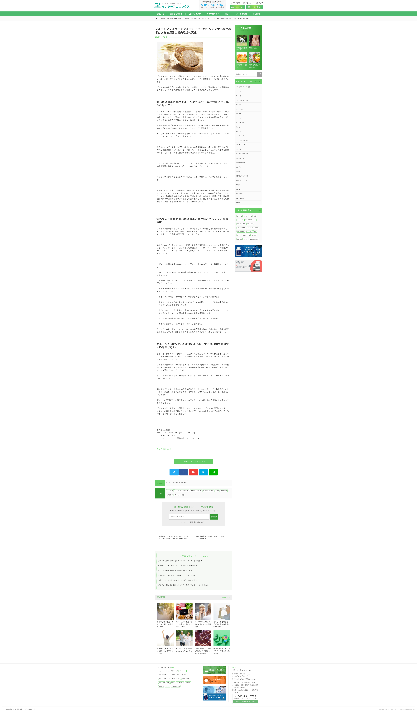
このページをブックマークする (193, 461)
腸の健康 (170, 18)
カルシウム (239, 109)
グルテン (164, 18)
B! (203, 472)
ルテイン (238, 167)
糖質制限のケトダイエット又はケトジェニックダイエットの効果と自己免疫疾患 (174, 538)
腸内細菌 (254, 235)
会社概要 (19, 709)
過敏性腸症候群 (254, 239)
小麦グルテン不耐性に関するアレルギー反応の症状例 (177, 580)
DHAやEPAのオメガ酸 (243, 87)
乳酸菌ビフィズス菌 (242, 176)
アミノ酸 (238, 91)
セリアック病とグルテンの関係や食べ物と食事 (175, 570)
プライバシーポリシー (32, 709)
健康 (255, 231)
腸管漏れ (170, 495)
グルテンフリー (196, 490)
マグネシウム (240, 158)
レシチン (238, 171)
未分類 (238, 185)
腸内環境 (224, 490)
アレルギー (250, 223)
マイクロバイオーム (242, 153)
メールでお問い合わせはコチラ (246, 701)
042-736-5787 (212, 4)
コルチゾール (246, 235)
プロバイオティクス (250, 219)
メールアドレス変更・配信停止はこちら (193, 522)
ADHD (246, 239)
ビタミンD (249, 231)
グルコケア (239, 113)
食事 (183, 495)
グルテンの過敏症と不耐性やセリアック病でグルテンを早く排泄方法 (183, 585)
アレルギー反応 (241, 227)
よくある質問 (241, 13)
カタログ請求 (235, 3)
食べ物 (177, 495)
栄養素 (238, 189)
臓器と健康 (177, 18)
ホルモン (238, 149)
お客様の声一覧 (215, 680)
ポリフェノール (241, 144)
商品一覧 (160, 13)
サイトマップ (258, 3)
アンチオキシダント (242, 100)
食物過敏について (164, 449)
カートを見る (254, 7)
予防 (250, 216)
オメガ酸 (238, 104)
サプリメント (240, 122)
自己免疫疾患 (240, 231)
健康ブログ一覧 (215, 670)
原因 (217, 490)
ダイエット (240, 219)
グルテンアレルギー (182, 490)
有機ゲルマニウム (241, 180)
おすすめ (239, 216)
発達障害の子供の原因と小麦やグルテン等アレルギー (177, 575)
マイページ (237, 7)
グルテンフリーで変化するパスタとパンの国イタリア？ (178, 565)
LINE (213, 472)
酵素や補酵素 (240, 198)
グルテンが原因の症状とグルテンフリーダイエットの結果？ (180, 561)
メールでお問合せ (8, 709)
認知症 (239, 235)
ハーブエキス (240, 136)
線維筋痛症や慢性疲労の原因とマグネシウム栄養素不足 (211, 538)
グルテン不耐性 (208, 490)
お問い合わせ (247, 3)
